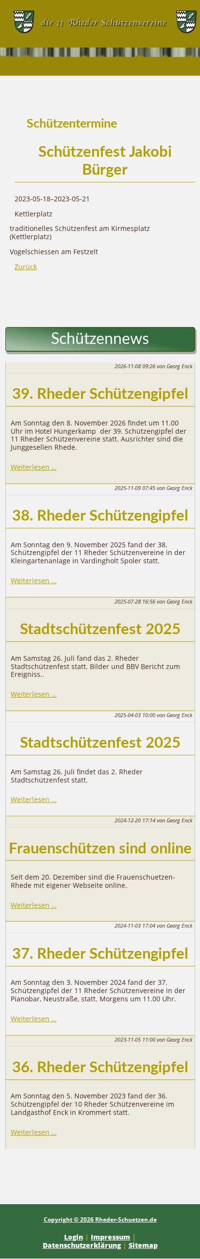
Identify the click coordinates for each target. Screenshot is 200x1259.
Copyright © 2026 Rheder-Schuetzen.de (100, 1219)
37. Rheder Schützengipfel (100, 954)
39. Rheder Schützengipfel (100, 394)
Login (73, 1237)
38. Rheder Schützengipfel (100, 515)
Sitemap (143, 1245)
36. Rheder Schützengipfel (100, 1067)
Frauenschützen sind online (100, 848)
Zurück (26, 266)
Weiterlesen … (34, 467)
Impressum (110, 1237)
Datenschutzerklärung (82, 1245)
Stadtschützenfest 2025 (100, 629)
